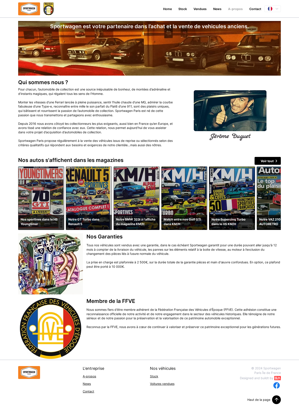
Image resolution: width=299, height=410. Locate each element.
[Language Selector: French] (272, 8)
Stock (154, 376)
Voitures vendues (162, 384)
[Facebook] (276, 385)
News (87, 384)
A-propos (89, 376)
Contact (88, 391)
